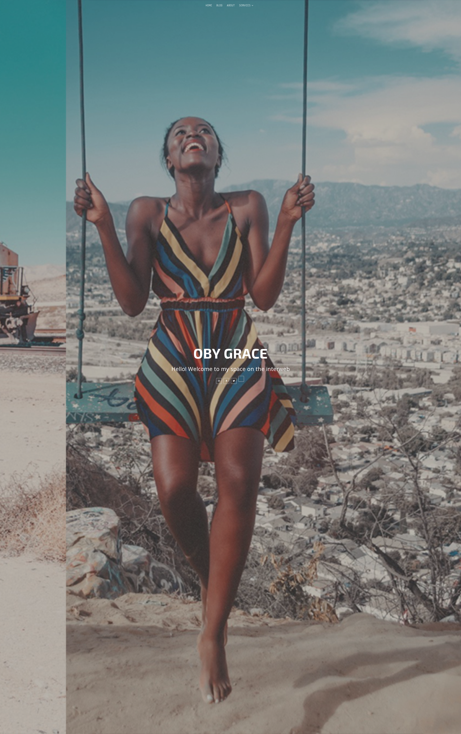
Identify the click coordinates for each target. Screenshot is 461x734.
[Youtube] (241, 379)
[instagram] (219, 381)
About (231, 5)
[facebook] (226, 381)
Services (245, 5)
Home (209, 5)
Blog (219, 5)
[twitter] (234, 381)
